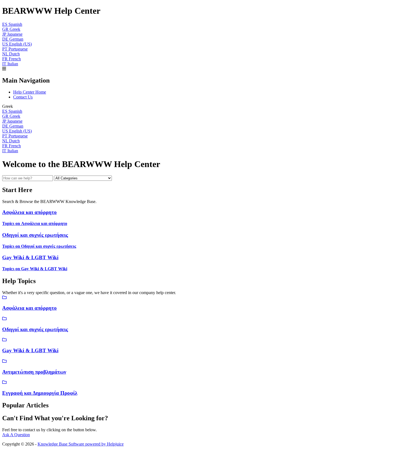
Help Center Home (29, 92)
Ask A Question (16, 434)
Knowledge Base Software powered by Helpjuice (81, 444)
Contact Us (23, 97)
